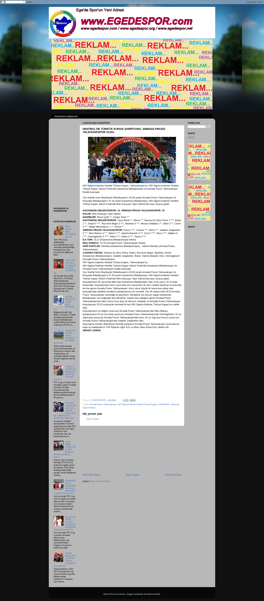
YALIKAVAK (164, 404)
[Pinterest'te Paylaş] (134, 400)
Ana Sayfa (132, 474)
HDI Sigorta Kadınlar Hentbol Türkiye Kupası (137, 404)
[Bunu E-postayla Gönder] (124, 400)
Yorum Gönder (92, 419)
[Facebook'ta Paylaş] (131, 400)
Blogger (130, 594)
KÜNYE (191, 137)
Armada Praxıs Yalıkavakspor (103, 404)
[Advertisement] (132, 449)
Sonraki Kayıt (91, 474)
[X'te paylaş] (129, 400)
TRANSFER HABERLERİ (66, 116)
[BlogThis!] (126, 400)
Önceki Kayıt (173, 474)
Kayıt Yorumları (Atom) (100, 481)
